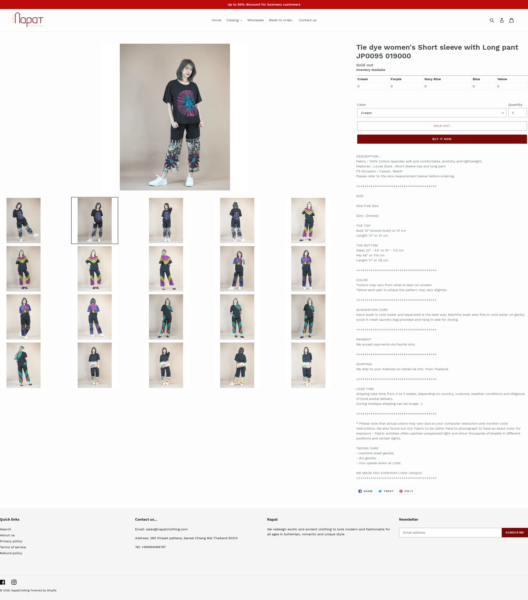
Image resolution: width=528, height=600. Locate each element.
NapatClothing (20, 590)
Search (5, 529)
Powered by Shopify (44, 590)
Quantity (515, 105)
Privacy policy (11, 541)
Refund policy (11, 553)
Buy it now (442, 139)
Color (361, 105)
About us (7, 535)
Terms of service (13, 547)
